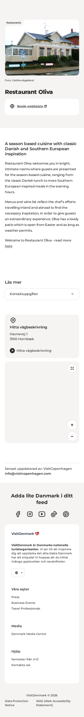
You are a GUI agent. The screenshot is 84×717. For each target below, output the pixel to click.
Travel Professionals (25, 608)
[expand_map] (72, 368)
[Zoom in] (72, 425)
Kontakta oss (20, 665)
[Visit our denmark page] (17, 514)
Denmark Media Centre (28, 634)
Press (15, 597)
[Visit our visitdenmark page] (41, 514)
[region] (42, 402)
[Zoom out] (72, 436)
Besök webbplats (30, 106)
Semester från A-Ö (25, 659)
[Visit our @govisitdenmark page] (53, 514)
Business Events (23, 603)
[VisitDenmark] (25, 534)
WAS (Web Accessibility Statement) (53, 703)
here (8, 246)
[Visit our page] (29, 514)
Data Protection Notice (16, 703)
